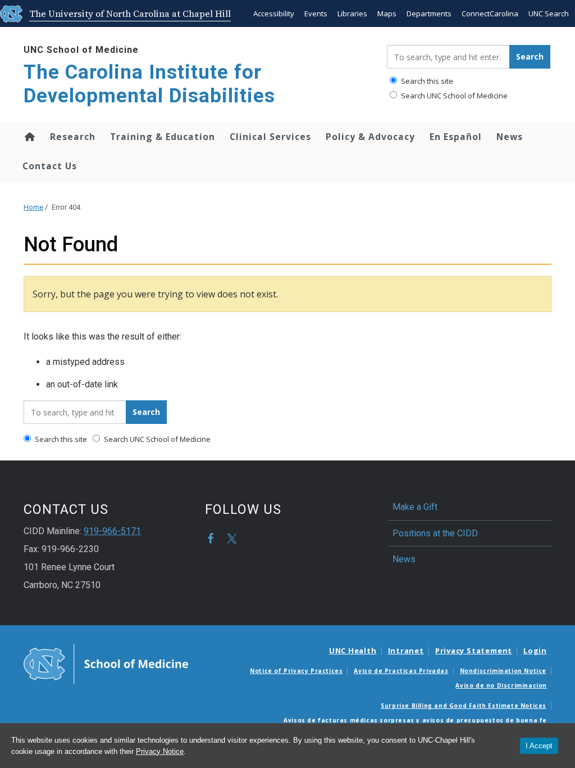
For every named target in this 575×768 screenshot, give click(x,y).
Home (29, 136)
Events (315, 13)
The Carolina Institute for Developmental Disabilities (149, 84)
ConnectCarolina (490, 13)
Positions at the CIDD (435, 533)
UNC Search (548, 13)
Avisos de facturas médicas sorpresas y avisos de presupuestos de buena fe (415, 720)
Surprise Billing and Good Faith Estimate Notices (463, 706)
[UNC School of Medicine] (106, 663)
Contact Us (49, 166)
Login (535, 650)
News (509, 136)
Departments (429, 13)
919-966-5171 (112, 531)
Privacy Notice (160, 751)
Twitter (232, 538)
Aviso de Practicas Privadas (401, 671)
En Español (456, 136)
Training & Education (162, 136)
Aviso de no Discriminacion (501, 685)
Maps (386, 13)
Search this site (426, 81)
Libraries (352, 13)
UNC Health (353, 650)
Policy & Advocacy (370, 136)
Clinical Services (270, 136)
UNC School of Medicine (81, 49)
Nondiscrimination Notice (503, 671)
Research (72, 136)
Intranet (406, 650)
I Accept (539, 746)
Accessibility (273, 13)
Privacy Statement (473, 650)
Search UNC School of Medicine (453, 96)
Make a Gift (415, 507)
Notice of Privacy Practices (296, 671)
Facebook (210, 538)
